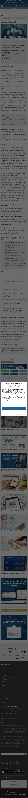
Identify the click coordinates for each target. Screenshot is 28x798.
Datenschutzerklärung (14, 414)
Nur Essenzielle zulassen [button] (14, 410)
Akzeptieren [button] (14, 408)
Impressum (20, 414)
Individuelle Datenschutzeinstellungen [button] (14, 412)
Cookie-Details (8, 414)
